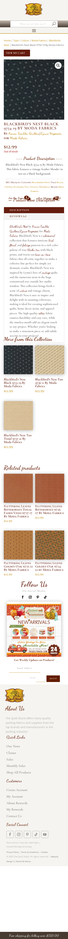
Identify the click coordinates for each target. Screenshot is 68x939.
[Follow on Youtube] (44, 834)
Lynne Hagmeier (50, 133)
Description (19, 210)
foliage (26, 245)
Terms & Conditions (30, 852)
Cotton (25, 40)
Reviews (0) (18, 216)
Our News (13, 746)
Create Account (16, 790)
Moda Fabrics (39, 40)
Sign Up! (53, 678)
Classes (11, 753)
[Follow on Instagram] (30, 597)
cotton (41, 313)
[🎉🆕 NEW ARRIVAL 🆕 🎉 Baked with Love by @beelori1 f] (34, 631)
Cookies (44, 852)
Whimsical (44, 187)
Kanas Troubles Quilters (23, 133)
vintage (46, 272)
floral (13, 245)
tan (38, 250)
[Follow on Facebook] (23, 597)
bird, (51, 240)
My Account (14, 796)
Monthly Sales (15, 766)
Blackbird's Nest (19, 226)
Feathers (18, 187)
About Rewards (16, 803)
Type (16, 40)
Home (7, 40)
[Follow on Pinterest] (38, 597)
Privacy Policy (12, 852)
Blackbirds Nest (40, 182)
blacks (30, 250)
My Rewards (14, 809)
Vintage (33, 187)
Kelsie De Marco (23, 861)
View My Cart (15, 53)
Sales (9, 759)
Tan (26, 187)
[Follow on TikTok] (45, 597)
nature (23, 290)
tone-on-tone (42, 254)
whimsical (49, 235)
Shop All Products (18, 772)
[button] (58, 65)
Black (60, 182)
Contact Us (14, 816)
